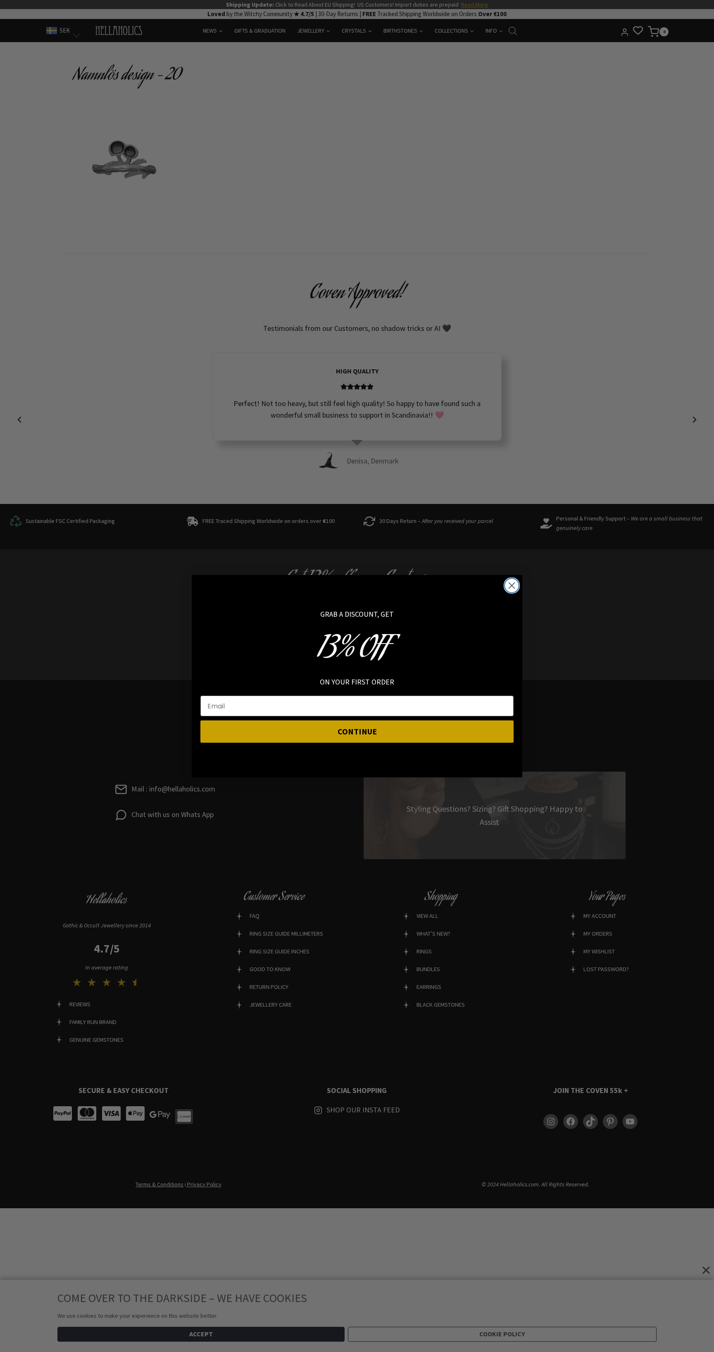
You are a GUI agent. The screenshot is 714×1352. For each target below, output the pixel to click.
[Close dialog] (512, 585)
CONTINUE (357, 731)
